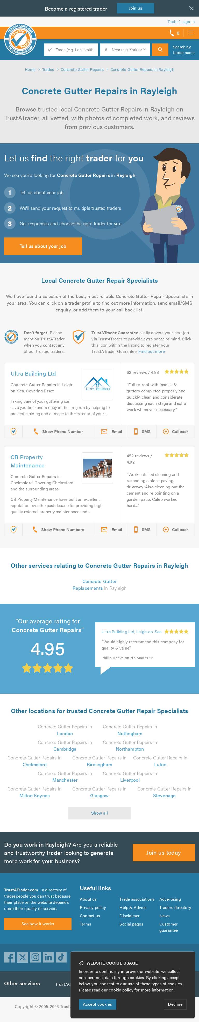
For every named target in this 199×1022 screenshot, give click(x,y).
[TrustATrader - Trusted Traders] (20, 31)
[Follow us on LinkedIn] (48, 957)
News (164, 916)
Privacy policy (93, 907)
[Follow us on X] (22, 957)
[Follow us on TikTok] (61, 957)
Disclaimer (129, 916)
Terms (85, 924)
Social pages (131, 924)
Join (135, 8)
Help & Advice (132, 907)
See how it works (38, 924)
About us (88, 899)
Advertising (170, 899)
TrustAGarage (68, 984)
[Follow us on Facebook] (9, 957)
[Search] (160, 49)
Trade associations (136, 899)
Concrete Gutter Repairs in (65, 729)
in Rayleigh (100, 584)
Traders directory (175, 907)
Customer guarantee (168, 927)
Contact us (90, 916)
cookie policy (121, 990)
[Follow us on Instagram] (35, 957)
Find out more (151, 351)
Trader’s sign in (181, 21)
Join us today (163, 852)
